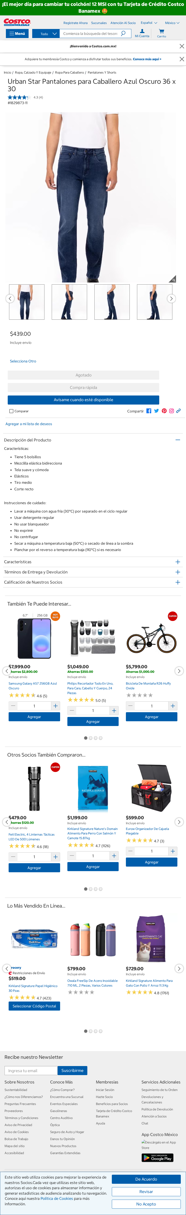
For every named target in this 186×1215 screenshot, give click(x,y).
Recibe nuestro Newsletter (34, 1057)
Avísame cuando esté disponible (83, 399)
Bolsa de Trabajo (16, 1139)
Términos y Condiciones (21, 1118)
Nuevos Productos (63, 1146)
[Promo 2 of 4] (90, 738)
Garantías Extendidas (65, 1153)
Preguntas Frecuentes (20, 1104)
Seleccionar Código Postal (34, 1006)
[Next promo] (171, 298)
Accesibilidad (14, 1153)
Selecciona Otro (23, 361)
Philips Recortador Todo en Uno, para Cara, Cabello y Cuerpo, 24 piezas (90, 688)
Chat (145, 1123)
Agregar (34, 716)
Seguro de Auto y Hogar (67, 1132)
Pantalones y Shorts (102, 72)
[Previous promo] (10, 298)
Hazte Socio (104, 1097)
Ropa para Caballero (69, 72)
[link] (149, 411)
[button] (126, 33)
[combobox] (45, 33)
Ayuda (100, 1123)
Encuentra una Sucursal (66, 1097)
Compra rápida (83, 387)
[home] (17, 22)
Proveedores (14, 1111)
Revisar (146, 1191)
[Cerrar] (182, 46)
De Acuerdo (146, 1179)
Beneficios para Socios (112, 1104)
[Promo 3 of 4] (95, 738)
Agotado (84, 375)
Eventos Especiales (64, 1104)
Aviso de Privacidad (18, 1125)
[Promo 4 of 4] (100, 738)
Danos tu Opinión (62, 1139)
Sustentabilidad (16, 1090)
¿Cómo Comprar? (62, 1090)
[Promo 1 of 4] (85, 738)
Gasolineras (58, 1111)
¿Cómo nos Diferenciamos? (24, 1097)
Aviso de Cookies (17, 1132)
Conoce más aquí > (147, 59)
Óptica (55, 1125)
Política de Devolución (157, 1109)
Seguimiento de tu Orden (160, 1090)
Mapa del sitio (14, 1146)
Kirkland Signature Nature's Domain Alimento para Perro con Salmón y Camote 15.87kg (92, 833)
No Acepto (146, 1204)
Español (147, 23)
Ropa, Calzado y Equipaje (33, 72)
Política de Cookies (57, 1198)
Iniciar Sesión (105, 1090)
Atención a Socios (154, 1116)
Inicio (7, 72)
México (170, 23)
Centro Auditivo (61, 1118)
